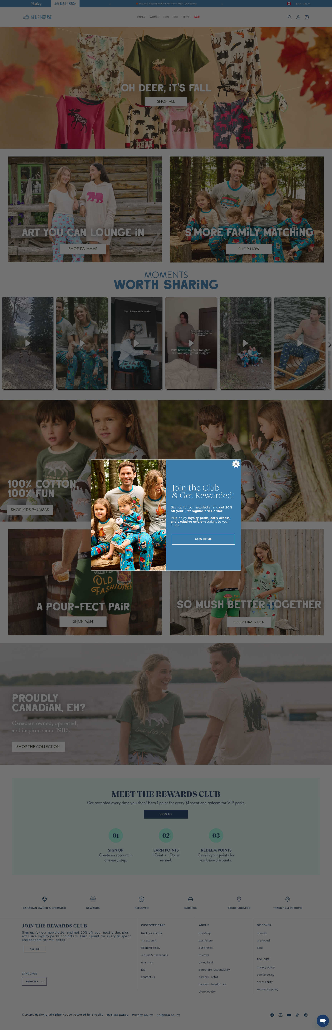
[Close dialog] (236, 464)
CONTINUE (203, 539)
